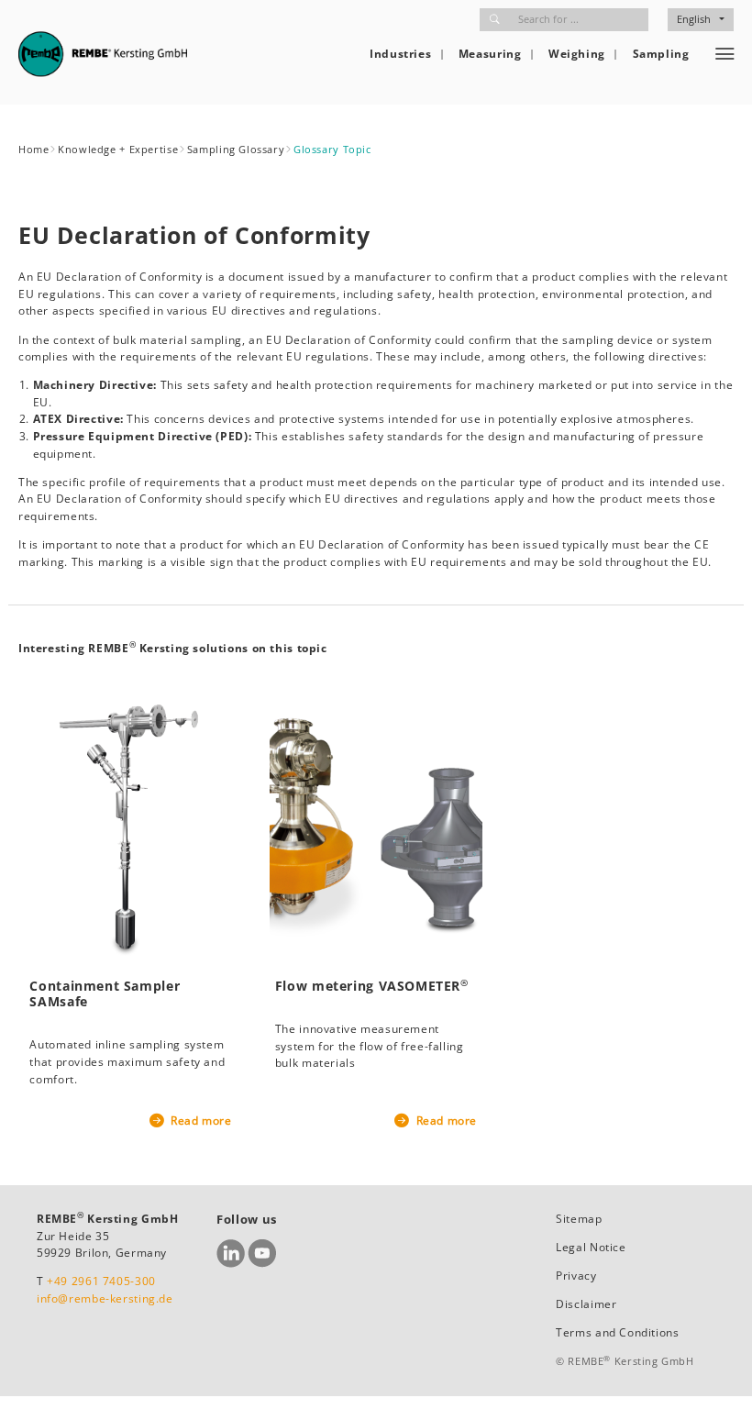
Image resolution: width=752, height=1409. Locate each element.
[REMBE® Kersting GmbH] (102, 53)
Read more (199, 1120)
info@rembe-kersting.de (105, 1298)
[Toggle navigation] (725, 54)
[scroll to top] (717, 1374)
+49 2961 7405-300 (101, 1281)
